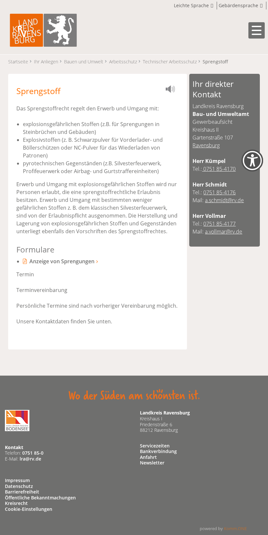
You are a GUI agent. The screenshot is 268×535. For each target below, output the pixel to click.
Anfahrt (148, 457)
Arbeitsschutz (123, 61)
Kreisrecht (16, 503)
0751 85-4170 (219, 168)
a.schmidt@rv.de (224, 200)
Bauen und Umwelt (83, 61)
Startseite (18, 61)
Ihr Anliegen (46, 61)
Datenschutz (19, 486)
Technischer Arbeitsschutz (170, 61)
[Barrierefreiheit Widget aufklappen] (252, 166)
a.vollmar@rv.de (223, 231)
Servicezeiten (155, 446)
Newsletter (152, 463)
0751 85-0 (32, 453)
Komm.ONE (235, 528)
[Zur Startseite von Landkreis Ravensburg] (43, 29)
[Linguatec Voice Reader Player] (172, 90)
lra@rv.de (30, 459)
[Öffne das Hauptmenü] (256, 30)
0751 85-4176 (219, 192)
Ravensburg (206, 145)
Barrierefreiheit (22, 492)
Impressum (17, 480)
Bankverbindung (158, 451)
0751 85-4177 (219, 223)
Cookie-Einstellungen (28, 509)
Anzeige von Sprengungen (61, 261)
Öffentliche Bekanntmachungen (40, 497)
